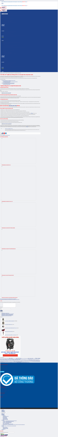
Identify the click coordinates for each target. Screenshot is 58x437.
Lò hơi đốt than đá (13, 360)
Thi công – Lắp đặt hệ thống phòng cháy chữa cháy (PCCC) (10, 31)
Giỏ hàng (4, 16)
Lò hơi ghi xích (3, 360)
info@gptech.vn (4, 370)
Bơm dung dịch (23, 358)
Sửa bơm (11, 362)
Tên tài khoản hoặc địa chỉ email (4, 432)
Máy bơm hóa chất (34, 360)
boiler (0, 358)
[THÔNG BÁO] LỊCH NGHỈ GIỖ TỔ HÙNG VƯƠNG (7, 314)
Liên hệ (4, 17)
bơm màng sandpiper (17, 408)
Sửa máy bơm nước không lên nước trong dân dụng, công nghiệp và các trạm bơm (9, 299)
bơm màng (9, 408)
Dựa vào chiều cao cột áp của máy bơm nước (8, 83)
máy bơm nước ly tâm (13, 105)
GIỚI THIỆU (3, 56)
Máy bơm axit (20, 360)
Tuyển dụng (4, 23)
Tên (0, 308)
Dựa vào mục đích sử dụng (6, 84)
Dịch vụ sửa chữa (5, 69)
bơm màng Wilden (13, 408)
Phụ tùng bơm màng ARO (7, 362)
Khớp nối (3, 389)
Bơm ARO (11, 358)
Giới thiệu (4, 48)
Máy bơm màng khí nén (18, 361)
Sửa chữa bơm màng (24, 362)
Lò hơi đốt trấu (17, 360)
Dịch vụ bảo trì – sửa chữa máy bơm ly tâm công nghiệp (10, 13)
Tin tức (2, 3)
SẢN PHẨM (3, 25)
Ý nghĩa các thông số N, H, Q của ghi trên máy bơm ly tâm (8, 80)
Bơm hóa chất (30, 358)
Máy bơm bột (22, 360)
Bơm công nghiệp (5, 28)
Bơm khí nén (34, 358)
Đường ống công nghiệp (5, 58)
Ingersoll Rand (34, 359)
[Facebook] (2, 133)
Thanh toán (4, 19)
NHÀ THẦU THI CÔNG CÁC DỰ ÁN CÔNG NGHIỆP (8, 18)
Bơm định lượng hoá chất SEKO (5, 390)
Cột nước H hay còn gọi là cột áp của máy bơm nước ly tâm (10, 81)
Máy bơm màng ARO (5, 361)
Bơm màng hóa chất (9, 359)
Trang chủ (4, 22)
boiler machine (3, 358)
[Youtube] (4, 133)
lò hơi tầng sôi (6, 360)
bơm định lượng (22, 408)
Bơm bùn (15, 358)
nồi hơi (32, 361)
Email (1, 309)
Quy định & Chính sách (4, 395)
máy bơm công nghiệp (27, 360)
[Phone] (1, 133)
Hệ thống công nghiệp (5, 39)
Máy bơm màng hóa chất (11, 361)
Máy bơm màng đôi (30, 361)
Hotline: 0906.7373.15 (3, 435)
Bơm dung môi (26, 358)
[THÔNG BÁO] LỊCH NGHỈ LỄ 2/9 (5, 313)
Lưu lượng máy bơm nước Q (6, 82)
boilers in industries (7, 358)
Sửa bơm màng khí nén (14, 362)
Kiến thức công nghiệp (5, 38)
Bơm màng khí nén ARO (22, 359)
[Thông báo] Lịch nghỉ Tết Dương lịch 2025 (6, 315)
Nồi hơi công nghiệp (35, 361)
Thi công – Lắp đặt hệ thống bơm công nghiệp (8, 32)
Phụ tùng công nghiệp (5, 30)
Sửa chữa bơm (19, 362)
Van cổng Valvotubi (4, 391)
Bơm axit (13, 358)
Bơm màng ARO (5, 27)
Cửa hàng (4, 12)
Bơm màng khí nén (5, 60)
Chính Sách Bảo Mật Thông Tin (6, 11)
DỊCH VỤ (3, 67)
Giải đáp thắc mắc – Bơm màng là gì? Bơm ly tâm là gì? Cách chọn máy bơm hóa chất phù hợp (14, 15)
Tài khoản (4, 50)
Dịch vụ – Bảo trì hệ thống (6, 14)
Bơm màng (4, 26)
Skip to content (2, 0)
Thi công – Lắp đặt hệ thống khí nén (7, 21)
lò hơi (36, 359)
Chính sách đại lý (5, 43)
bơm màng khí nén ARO (5, 408)
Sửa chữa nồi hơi (28, 362)
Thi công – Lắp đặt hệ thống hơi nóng (7, 20)
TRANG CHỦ (3, 24)
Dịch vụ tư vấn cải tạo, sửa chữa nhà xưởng (8, 34)
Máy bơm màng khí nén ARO (25, 361)
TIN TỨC (3, 37)
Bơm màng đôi (27, 359)
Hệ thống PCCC (30, 359)
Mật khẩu (1, 433)
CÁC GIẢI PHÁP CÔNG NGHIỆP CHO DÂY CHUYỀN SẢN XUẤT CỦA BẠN (11, 10)
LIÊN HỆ (3, 40)
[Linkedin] (5, 133)
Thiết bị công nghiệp (5, 29)
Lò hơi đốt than (10, 360)
